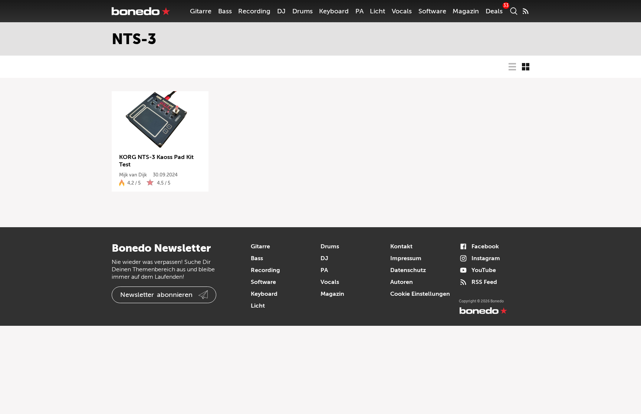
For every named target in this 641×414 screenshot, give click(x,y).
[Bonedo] (141, 11)
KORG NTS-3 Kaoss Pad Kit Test (156, 161)
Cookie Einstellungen (420, 294)
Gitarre (200, 11)
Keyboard (334, 11)
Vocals (402, 11)
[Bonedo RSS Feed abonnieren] (525, 11)
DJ (281, 11)
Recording (254, 11)
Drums (302, 11)
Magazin (466, 11)
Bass (225, 11)
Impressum (405, 258)
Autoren (401, 282)
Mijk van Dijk (133, 175)
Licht (377, 11)
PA (359, 11)
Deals (494, 11)
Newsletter (156, 294)
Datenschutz (408, 270)
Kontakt (401, 246)
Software (432, 11)
